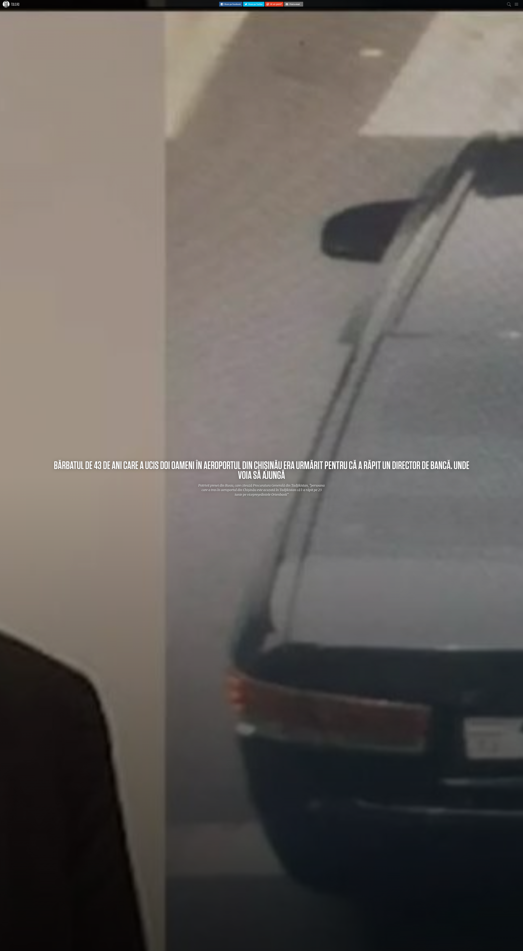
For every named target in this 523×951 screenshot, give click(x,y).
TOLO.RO (15, 4)
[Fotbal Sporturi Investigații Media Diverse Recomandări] (516, 4)
